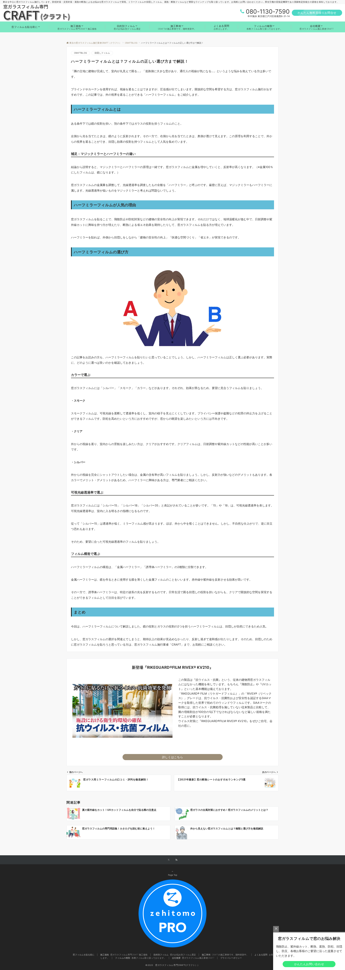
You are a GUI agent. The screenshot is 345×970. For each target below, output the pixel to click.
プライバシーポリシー (231, 958)
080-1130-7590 (268, 11)
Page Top (172, 875)
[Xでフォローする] (169, 860)
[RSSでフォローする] (176, 860)
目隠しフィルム (102, 53)
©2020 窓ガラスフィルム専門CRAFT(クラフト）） (172, 965)
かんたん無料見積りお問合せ (317, 13)
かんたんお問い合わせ (309, 964)
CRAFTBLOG (80, 53)
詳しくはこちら (172, 757)
